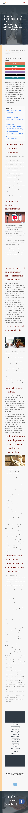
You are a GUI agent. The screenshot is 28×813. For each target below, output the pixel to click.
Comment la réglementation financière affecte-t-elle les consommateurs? (15, 746)
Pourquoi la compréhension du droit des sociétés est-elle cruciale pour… (15, 738)
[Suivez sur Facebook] (22, 801)
